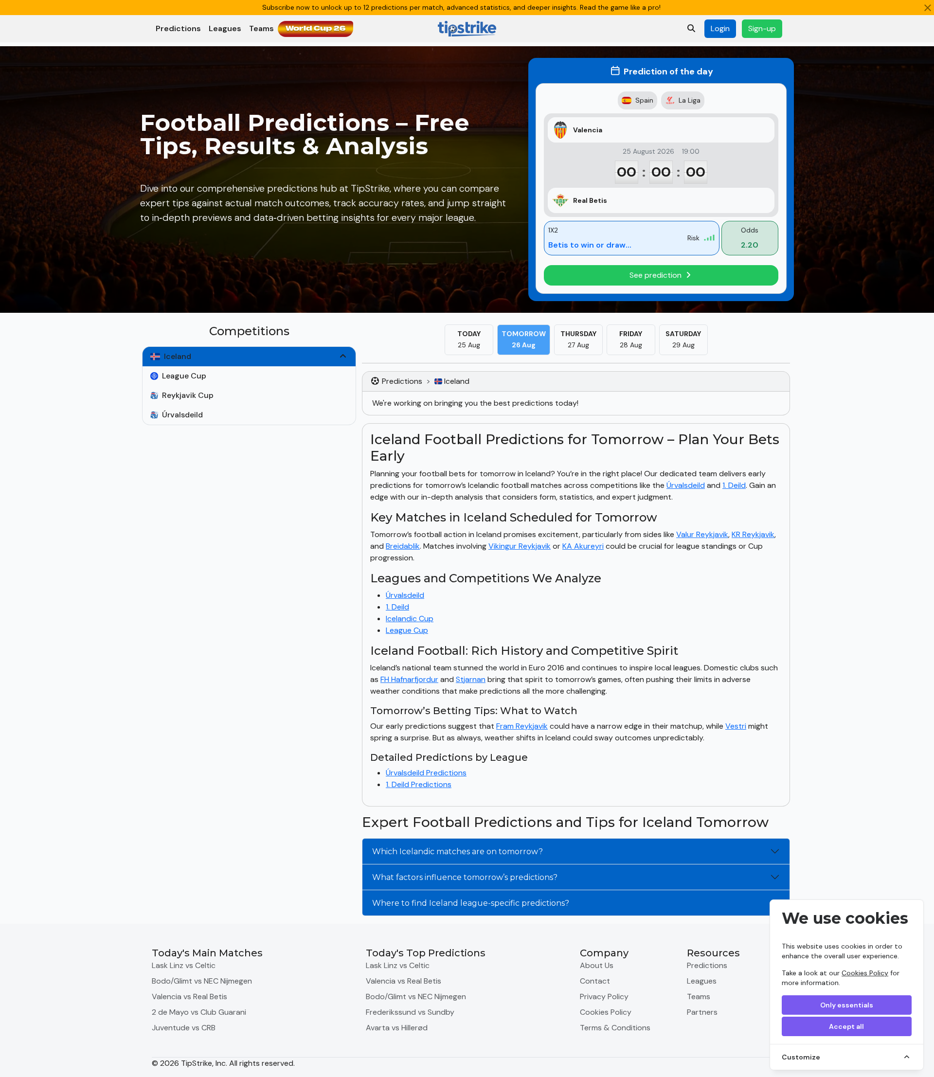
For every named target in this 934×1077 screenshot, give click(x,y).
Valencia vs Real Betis (189, 996)
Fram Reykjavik (522, 726)
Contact (595, 981)
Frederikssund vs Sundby (410, 1012)
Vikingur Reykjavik (519, 546)
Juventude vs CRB (184, 1028)
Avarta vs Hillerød (397, 1028)
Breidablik (403, 546)
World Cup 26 (315, 29)
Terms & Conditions (615, 1028)
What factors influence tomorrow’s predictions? (464, 877)
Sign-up (762, 28)
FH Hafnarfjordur (409, 679)
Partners (702, 1012)
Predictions (178, 28)
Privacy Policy (604, 996)
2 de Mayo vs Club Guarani (199, 1012)
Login (720, 28)
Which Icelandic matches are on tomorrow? (457, 851)
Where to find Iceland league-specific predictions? (470, 903)
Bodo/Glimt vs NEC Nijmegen (202, 981)
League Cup (407, 630)
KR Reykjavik (753, 534)
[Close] (928, 8)
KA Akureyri (583, 546)
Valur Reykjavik (702, 534)
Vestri (735, 726)
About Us (596, 965)
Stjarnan (470, 679)
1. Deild (734, 485)
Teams (261, 28)
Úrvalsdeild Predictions (426, 773)
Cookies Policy (865, 973)
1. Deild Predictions (418, 784)
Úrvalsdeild (685, 485)
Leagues (225, 28)
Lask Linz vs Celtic (184, 965)
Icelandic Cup (409, 618)
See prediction (656, 275)
